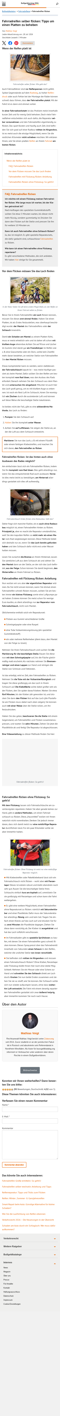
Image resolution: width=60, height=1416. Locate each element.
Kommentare (28, 43)
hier (17, 259)
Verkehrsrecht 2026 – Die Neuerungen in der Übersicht (28, 1219)
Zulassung (49, 1038)
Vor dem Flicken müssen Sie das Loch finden (30, 171)
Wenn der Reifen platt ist (18, 160)
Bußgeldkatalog (9, 11)
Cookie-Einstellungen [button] (12, 1304)
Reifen (32, 141)
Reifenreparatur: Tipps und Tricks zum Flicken (23, 1192)
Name (5, 1104)
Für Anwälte (8, 1284)
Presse (6, 1280)
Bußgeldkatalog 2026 (30, 3)
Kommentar (7, 1128)
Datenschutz (8, 1296)
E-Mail (6, 1116)
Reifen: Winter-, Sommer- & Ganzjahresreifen (23, 1198)
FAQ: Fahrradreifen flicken (21, 166)
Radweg (34, 92)
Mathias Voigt (11, 31)
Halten (8, 422)
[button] (4, 43)
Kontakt (6, 1288)
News (5, 1268)
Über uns (7, 1276)
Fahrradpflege (24, 11)
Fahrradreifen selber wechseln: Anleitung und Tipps (26, 1186)
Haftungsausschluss (11, 1292)
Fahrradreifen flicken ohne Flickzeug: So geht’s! (31, 182)
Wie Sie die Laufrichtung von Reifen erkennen (23, 1213)
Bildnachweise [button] (30, 1070)
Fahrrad (48, 141)
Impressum (8, 1300)
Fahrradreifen (46, 238)
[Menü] (4, 5)
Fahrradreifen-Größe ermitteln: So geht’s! (21, 1180)
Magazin (6, 1272)
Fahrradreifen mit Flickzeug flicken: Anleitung (30, 176)
